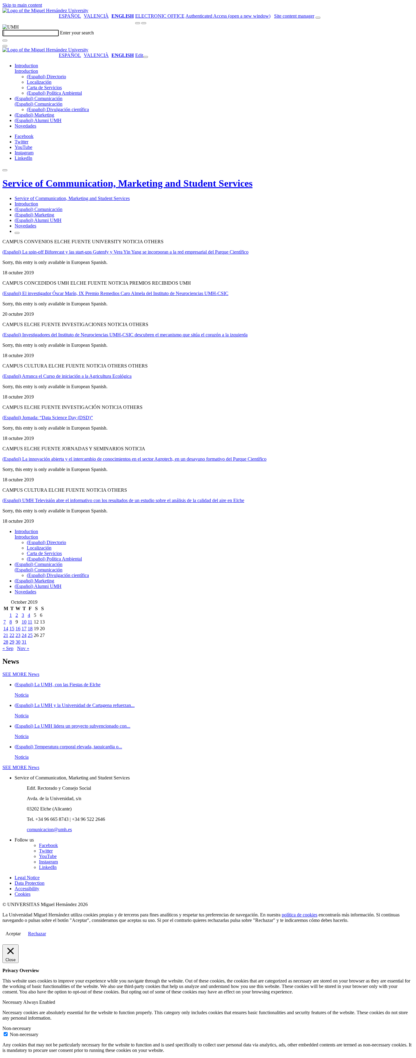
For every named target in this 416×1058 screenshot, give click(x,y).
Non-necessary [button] (16, 1028)
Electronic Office (160, 16)
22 (11, 635)
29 (11, 642)
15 (11, 628)
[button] (26, 71)
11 (30, 621)
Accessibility (27, 888)
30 (18, 642)
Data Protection (29, 883)
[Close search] (4, 46)
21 (5, 635)
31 (24, 642)
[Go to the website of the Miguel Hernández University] (45, 10)
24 (24, 635)
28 (5, 642)
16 (18, 628)
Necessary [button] (12, 1002)
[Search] (4, 40)
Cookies (22, 894)
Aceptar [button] (13, 933)
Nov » (23, 648)
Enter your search (77, 32)
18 (30, 628)
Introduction (26, 65)
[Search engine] (318, 18)
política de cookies (299, 914)
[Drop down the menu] (143, 23)
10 (24, 621)
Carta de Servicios (44, 87)
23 (18, 635)
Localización (39, 82)
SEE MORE (20, 674)
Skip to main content (22, 5)
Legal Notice (27, 877)
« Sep (7, 648)
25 (30, 635)
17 (24, 628)
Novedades (25, 125)
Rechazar (37, 933)
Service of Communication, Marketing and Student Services (127, 183)
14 (5, 628)
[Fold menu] (145, 57)
